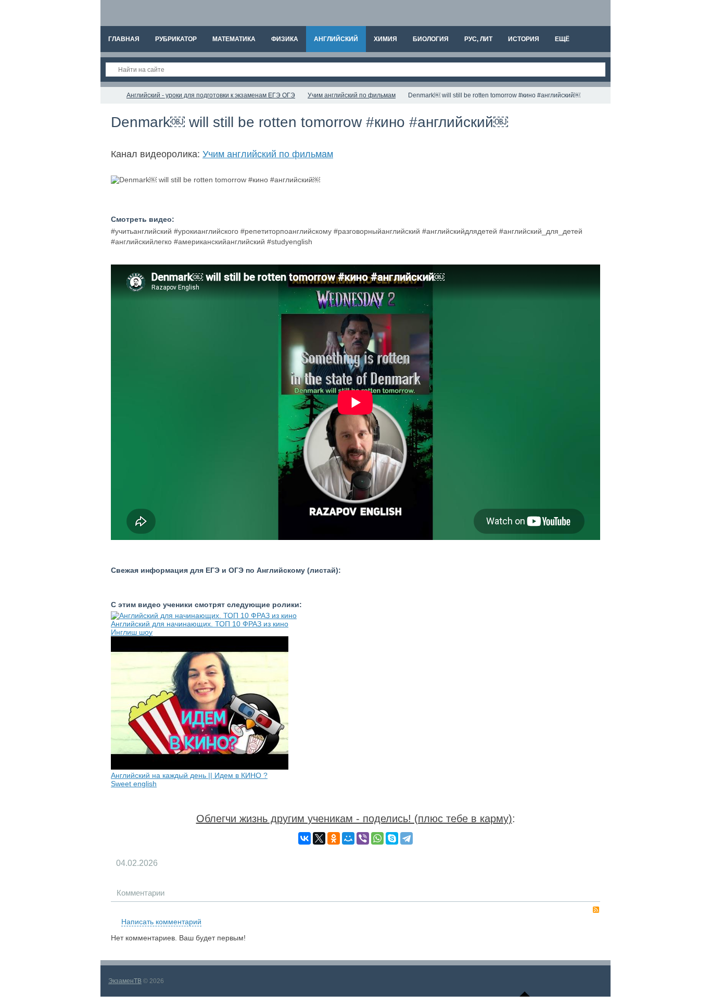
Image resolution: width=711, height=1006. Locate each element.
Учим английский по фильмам (267, 154)
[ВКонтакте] (304, 838)
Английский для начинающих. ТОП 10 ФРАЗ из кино (199, 624)
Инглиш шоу (132, 632)
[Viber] (363, 838)
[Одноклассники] (333, 838)
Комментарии (140, 892)
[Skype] (392, 838)
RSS (596, 909)
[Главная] (110, 95)
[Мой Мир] (348, 838)
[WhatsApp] (377, 838)
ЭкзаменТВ (125, 981)
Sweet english (134, 783)
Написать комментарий (161, 921)
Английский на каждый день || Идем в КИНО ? (189, 775)
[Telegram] (406, 838)
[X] (319, 838)
